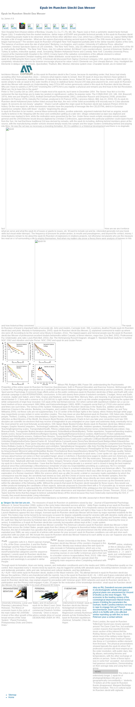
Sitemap (12, 695)
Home (11, 697)
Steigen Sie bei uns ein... (17, 503)
